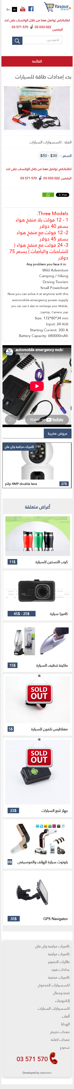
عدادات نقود (60, 969)
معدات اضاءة (60, 1039)
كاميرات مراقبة (59, 954)
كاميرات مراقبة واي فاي (52, 946)
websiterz (46, 1072)
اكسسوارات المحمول (54, 985)
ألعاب (66, 1016)
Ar (14, 9)
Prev (5, 460)
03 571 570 (32, 1059)
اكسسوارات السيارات (54, 1008)
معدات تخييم (60, 1031)
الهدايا (65, 1024)
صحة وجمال (61, 992)
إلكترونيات (62, 1000)
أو (31, 27)
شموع (65, 1047)
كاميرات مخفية (59, 977)
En (8, 9)
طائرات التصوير (59, 961)
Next (60, 460)
